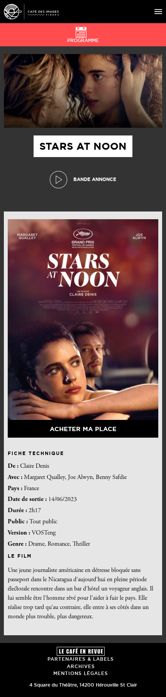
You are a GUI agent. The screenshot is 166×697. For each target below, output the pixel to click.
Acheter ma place (83, 428)
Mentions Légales (80, 673)
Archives (81, 666)
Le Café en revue (81, 651)
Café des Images (31, 11)
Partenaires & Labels (80, 658)
